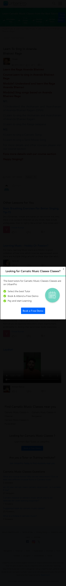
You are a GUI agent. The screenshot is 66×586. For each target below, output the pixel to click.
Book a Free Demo (33, 310)
